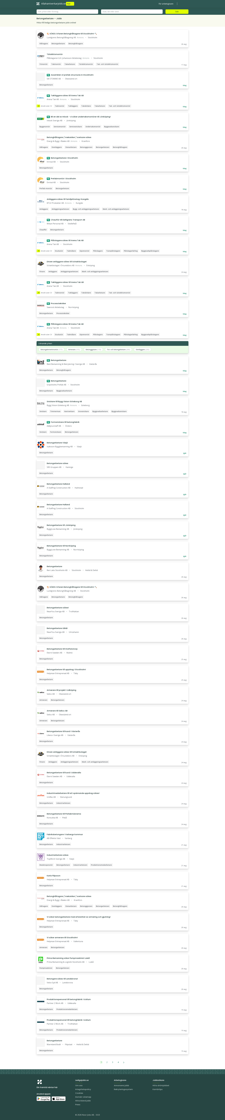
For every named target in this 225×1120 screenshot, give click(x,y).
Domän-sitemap (83, 1097)
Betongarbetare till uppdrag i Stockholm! (66, 669)
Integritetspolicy (83, 1089)
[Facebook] (48, 1115)
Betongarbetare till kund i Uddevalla (64, 772)
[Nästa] (123, 1062)
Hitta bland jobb (83, 1100)
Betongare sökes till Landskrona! (62, 978)
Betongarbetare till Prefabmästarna (64, 814)
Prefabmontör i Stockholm (61, 178)
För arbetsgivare (166, 3)
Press (77, 1104)
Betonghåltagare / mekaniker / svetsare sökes (69, 137)
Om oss (78, 1085)
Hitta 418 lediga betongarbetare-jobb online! (56, 22)
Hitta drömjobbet (161, 1085)
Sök (177, 11)
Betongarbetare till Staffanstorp (62, 649)
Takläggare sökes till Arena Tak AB (65, 95)
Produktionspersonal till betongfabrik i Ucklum (69, 999)
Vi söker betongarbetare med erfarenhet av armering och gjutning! (79, 917)
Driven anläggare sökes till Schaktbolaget (67, 261)
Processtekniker (56, 303)
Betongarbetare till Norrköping (61, 545)
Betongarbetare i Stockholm (62, 158)
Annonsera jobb (121, 1085)
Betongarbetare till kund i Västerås (63, 731)
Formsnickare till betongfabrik (63, 422)
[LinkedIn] (43, 1115)
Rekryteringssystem (123, 1089)
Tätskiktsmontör (55, 54)
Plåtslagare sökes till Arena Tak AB (65, 240)
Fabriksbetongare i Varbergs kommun (65, 834)
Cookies (79, 1093)
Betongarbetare (56, 360)
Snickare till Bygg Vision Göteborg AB (64, 401)
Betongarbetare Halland (58, 484)
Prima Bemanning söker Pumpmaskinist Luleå (68, 958)
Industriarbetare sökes (57, 855)
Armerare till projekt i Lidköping (61, 690)
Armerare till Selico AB (57, 710)
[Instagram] (38, 1115)
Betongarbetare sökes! (58, 607)
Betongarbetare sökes (57, 463)
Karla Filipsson (53, 875)
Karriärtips (158, 1089)
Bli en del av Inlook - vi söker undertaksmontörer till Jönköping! (79, 116)
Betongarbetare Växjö (57, 442)
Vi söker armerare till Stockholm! (62, 937)
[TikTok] (52, 1115)
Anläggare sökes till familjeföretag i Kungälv (68, 199)
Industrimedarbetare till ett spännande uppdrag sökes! (73, 793)
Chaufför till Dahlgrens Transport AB (66, 219)
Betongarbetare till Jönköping (61, 525)
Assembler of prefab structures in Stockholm (70, 75)
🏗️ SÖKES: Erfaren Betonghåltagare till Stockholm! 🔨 (72, 33)
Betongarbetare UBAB (57, 628)
